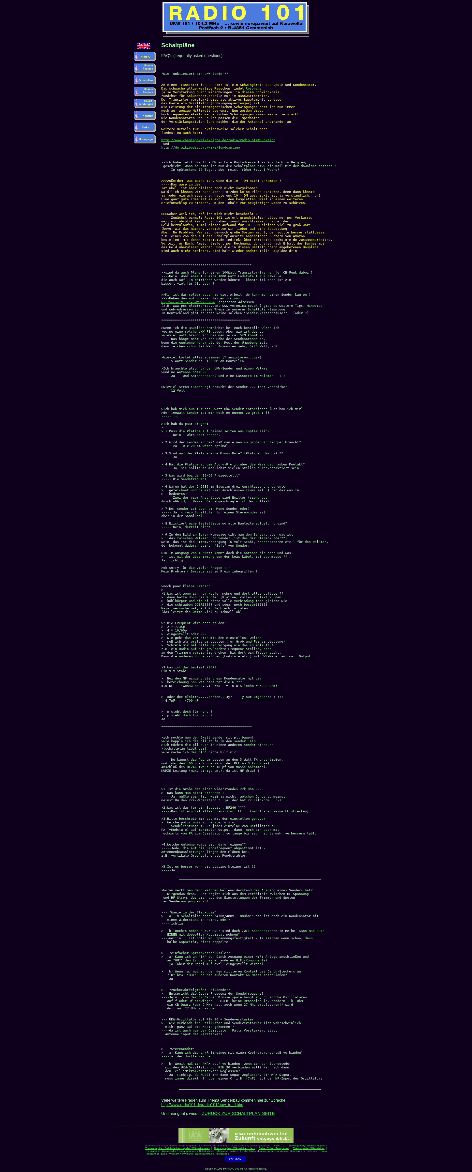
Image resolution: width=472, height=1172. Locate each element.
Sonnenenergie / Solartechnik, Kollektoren (203, 1151)
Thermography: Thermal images (307, 1145)
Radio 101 (280, 1145)
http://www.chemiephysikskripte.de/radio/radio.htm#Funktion (218, 140)
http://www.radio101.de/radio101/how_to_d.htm (188, 302)
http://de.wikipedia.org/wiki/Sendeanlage (200, 147)
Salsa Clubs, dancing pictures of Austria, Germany (271, 1151)
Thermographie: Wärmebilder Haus (234, 1148)
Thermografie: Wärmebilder (308, 1148)
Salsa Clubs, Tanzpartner (274, 1148)
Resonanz (254, 88)
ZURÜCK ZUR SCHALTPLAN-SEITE (238, 1113)
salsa (233, 1151)
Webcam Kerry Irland (181, 1153)
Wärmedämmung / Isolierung (211, 1153)
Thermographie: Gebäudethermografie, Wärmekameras (177, 1148)
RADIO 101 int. (235, 1168)
